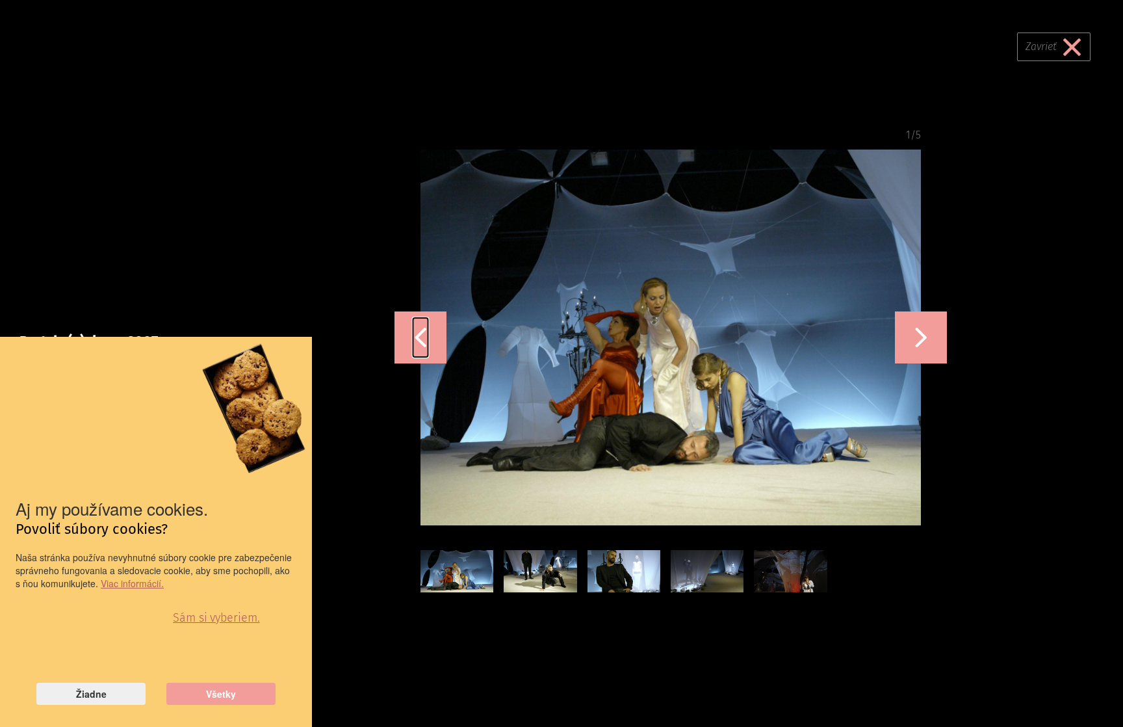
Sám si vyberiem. (216, 618)
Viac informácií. (132, 583)
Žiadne (91, 693)
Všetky (221, 693)
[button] (420, 337)
